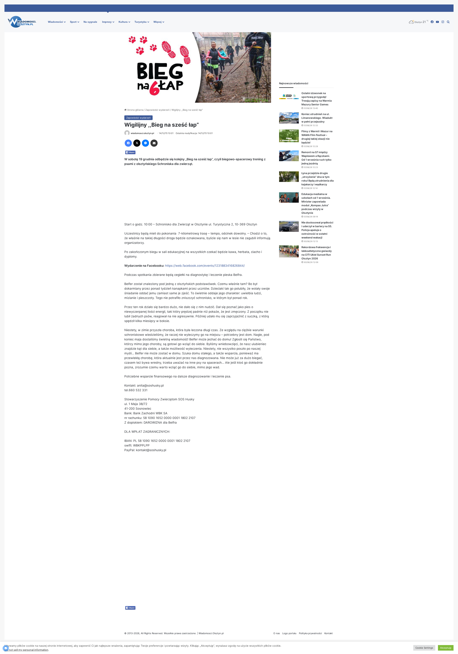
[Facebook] (128, 143)
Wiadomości (55, 21)
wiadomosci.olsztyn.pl (142, 133)
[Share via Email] (154, 143)
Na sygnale (90, 21)
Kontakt (328, 633)
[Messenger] (145, 143)
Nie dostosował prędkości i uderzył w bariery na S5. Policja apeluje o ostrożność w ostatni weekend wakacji (317, 230)
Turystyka (141, 21)
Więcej (158, 21)
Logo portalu (289, 633)
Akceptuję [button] (445, 647)
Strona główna (134, 109)
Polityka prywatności (310, 633)
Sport (73, 21)
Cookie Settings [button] (424, 647)
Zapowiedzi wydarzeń (157, 109)
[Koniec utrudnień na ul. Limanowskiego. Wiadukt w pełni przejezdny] (289, 118)
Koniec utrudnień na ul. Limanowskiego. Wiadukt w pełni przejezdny (316, 118)
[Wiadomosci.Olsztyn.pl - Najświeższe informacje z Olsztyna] (22, 22)
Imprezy (107, 21)
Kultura (123, 21)
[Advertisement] (198, 196)
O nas (276, 633)
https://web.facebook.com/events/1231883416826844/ (205, 265)
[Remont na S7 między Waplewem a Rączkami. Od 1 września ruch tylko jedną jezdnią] (289, 155)
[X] (136, 143)
